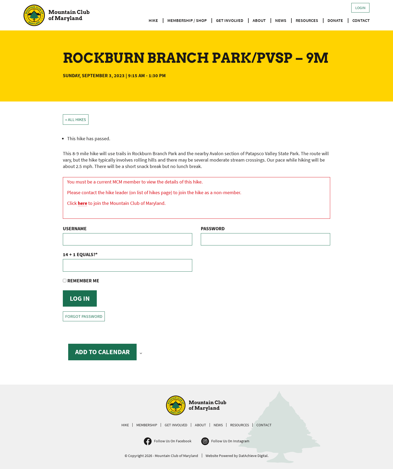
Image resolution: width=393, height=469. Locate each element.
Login (360, 7)
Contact (361, 20)
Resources (307, 20)
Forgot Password (83, 316)
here (82, 203)
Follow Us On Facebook (172, 441)
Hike (153, 20)
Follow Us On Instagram (230, 441)
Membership (146, 425)
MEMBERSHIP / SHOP (187, 20)
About (259, 20)
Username (75, 228)
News (280, 20)
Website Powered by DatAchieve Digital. (237, 455)
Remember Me (82, 281)
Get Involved (229, 20)
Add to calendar (102, 351)
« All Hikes (75, 119)
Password (213, 228)
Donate (335, 20)
